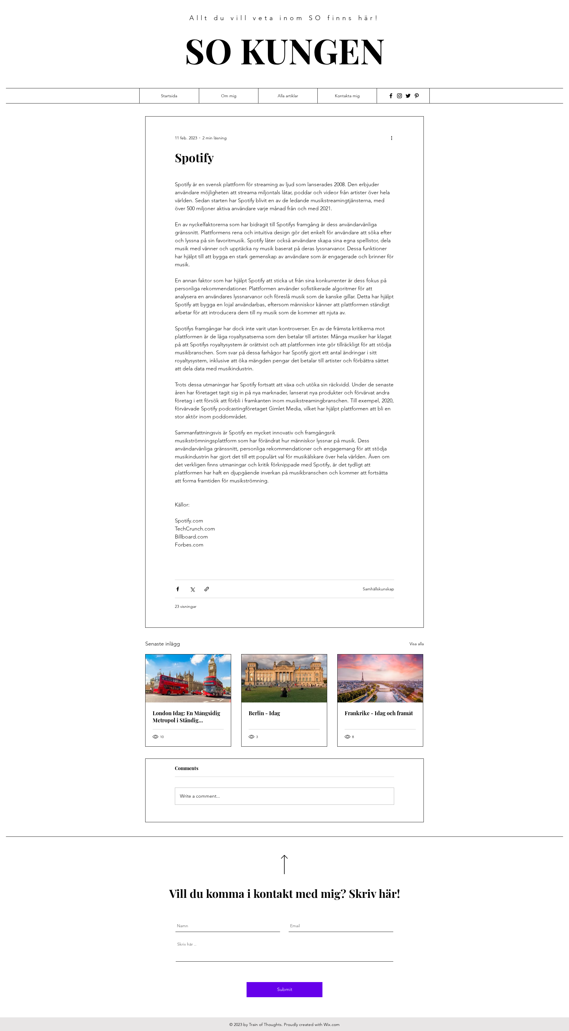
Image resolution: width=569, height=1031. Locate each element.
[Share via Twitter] (192, 589)
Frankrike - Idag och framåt (379, 713)
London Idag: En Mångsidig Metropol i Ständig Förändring (186, 717)
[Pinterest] (416, 96)
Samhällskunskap (378, 589)
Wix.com (332, 1024)
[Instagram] (399, 96)
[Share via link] (207, 589)
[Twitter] (408, 96)
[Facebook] (391, 96)
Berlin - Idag (264, 713)
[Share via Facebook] (177, 589)
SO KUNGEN (285, 50)
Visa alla (417, 643)
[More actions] (393, 137)
